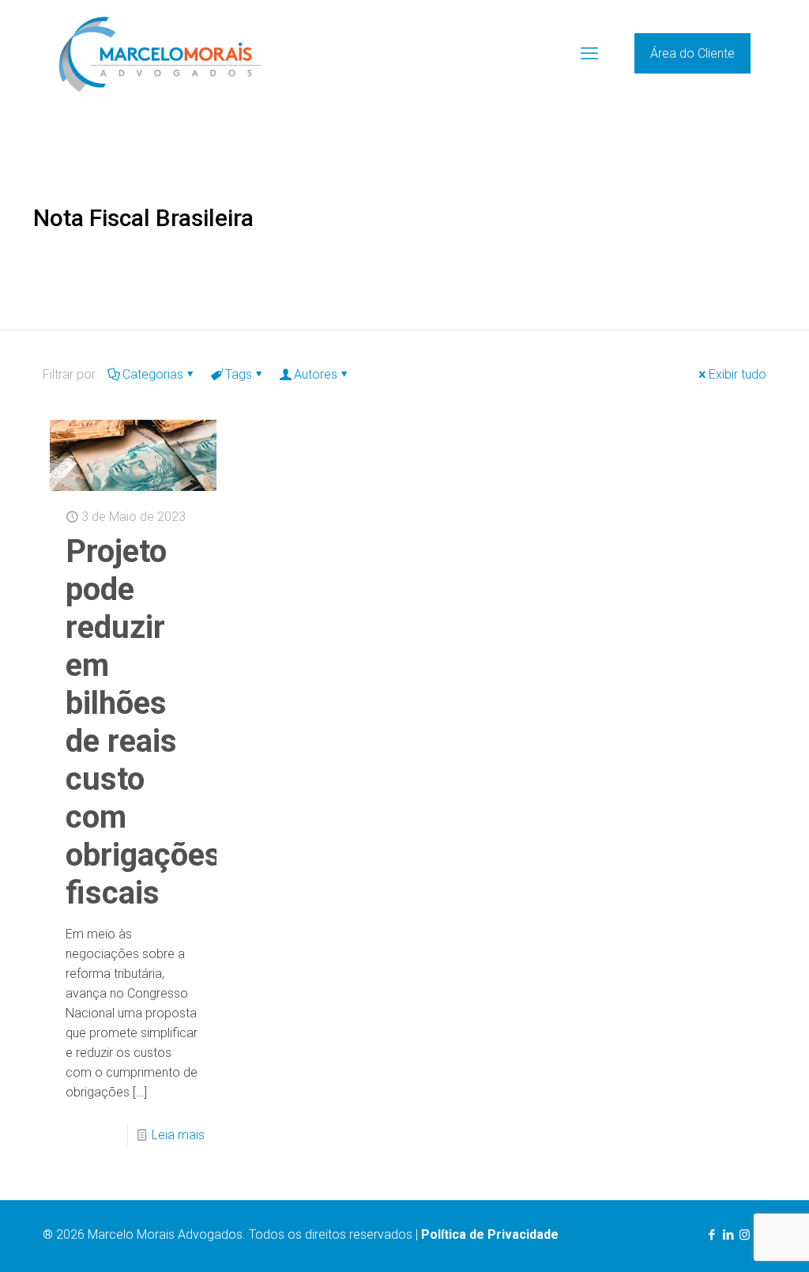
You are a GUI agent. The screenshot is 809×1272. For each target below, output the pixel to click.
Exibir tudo (737, 374)
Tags (238, 374)
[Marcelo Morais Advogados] (160, 53)
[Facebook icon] (711, 1235)
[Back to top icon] (733, 1239)
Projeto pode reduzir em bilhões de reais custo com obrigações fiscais (143, 722)
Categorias (152, 374)
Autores (315, 374)
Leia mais (178, 1134)
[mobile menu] (589, 53)
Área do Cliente (692, 53)
